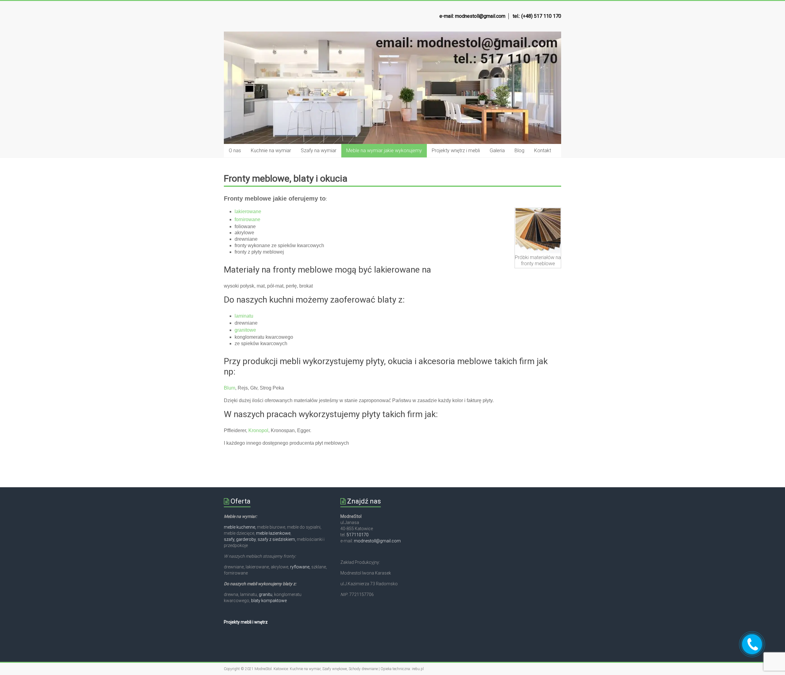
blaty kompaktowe (269, 600)
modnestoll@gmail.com (377, 540)
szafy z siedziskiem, (277, 539)
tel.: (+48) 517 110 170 (537, 16)
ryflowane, (300, 566)
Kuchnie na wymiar (271, 150)
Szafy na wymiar (318, 150)
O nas (235, 150)
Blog (519, 150)
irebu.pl (418, 669)
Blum (229, 387)
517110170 (358, 534)
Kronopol (258, 430)
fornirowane (247, 219)
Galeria (497, 150)
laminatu (244, 316)
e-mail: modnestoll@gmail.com (472, 16)
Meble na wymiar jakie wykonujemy (384, 150)
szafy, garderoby (240, 539)
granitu (265, 594)
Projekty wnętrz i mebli (456, 150)
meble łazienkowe (273, 533)
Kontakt (542, 150)
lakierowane (248, 211)
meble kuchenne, (240, 527)
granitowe (245, 330)
